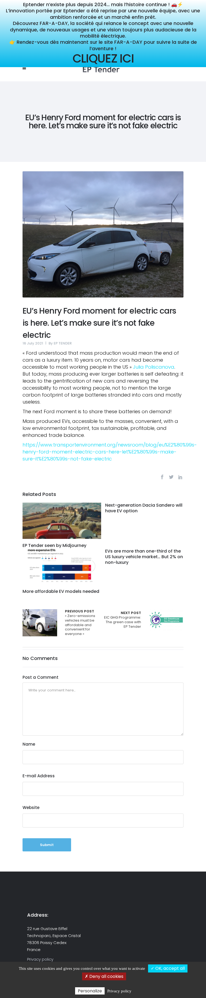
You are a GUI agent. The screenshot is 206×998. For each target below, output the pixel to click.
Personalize (90, 991)
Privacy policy (40, 959)
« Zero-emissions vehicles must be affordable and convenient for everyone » (40, 622)
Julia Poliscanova (153, 367)
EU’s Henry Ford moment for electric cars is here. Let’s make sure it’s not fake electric (99, 323)
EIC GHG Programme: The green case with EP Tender (122, 620)
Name (29, 744)
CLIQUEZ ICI (103, 58)
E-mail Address (39, 776)
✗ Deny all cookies (104, 976)
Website (31, 807)
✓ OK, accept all (168, 968)
